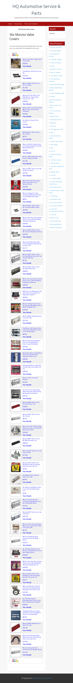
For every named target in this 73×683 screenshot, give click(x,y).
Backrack (53, 123)
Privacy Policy (18, 24)
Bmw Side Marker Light (57, 84)
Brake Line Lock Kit (56, 69)
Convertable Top (55, 221)
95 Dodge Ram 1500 (56, 129)
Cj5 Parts (53, 126)
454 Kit (52, 96)
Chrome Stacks (55, 163)
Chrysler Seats (54, 172)
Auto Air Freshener (56, 202)
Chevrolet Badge (55, 50)
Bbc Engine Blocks (56, 224)
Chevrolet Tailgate (56, 59)
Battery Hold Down (56, 227)
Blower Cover (54, 218)
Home (10, 24)
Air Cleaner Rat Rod (56, 206)
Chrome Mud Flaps (56, 47)
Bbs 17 (52, 132)
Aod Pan (53, 175)
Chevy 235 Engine (55, 63)
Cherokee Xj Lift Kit (56, 119)
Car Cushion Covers (56, 75)
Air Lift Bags (54, 196)
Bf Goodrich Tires (55, 187)
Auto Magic (54, 144)
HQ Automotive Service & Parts (42, 678)
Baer (51, 148)
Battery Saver (54, 116)
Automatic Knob (55, 199)
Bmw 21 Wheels (55, 72)
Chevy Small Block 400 (57, 93)
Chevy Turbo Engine (56, 141)
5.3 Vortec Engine (55, 160)
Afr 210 (52, 151)
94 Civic (52, 66)
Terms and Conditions (31, 24)
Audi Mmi (53, 214)
